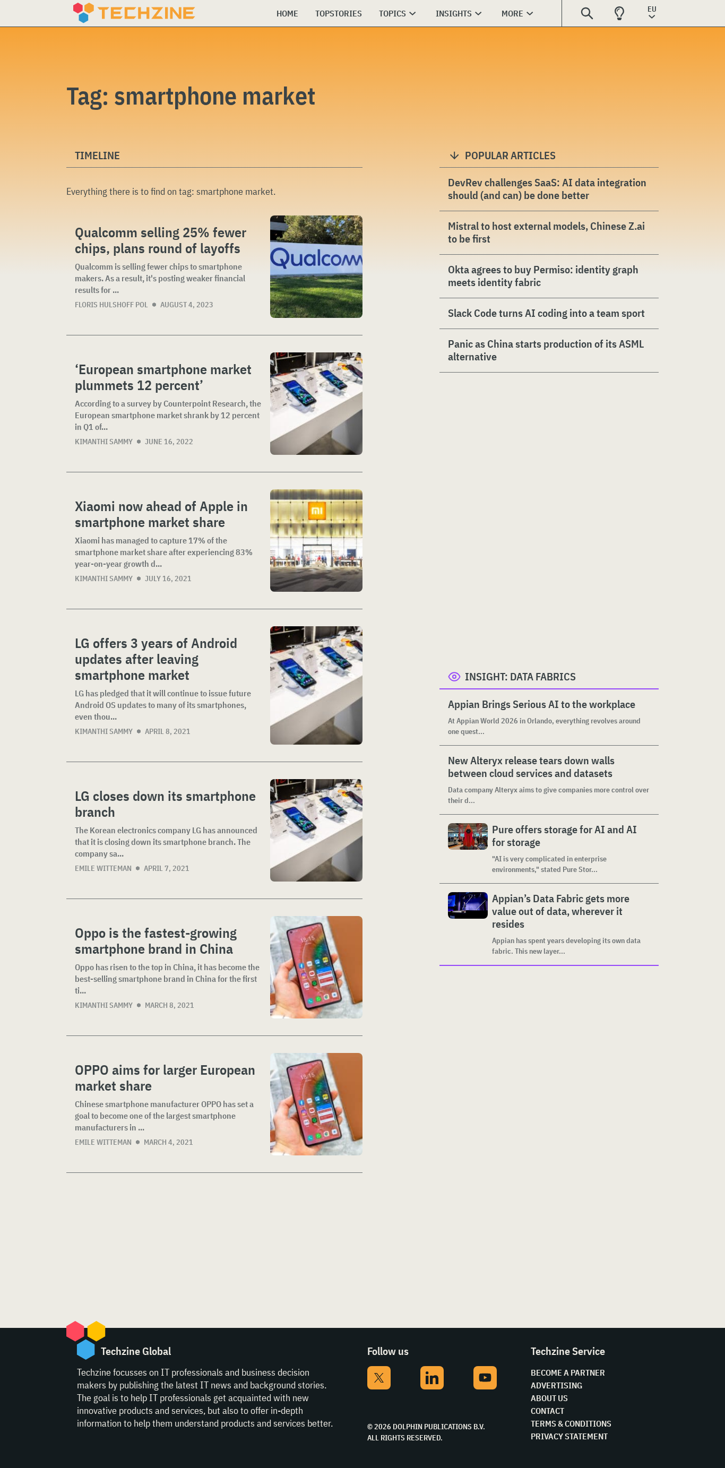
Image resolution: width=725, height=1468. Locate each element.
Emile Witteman (103, 868)
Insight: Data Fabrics (520, 676)
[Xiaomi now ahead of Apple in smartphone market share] (316, 540)
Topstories (338, 13)
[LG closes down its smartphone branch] (316, 830)
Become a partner (568, 1372)
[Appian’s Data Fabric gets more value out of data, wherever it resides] (468, 924)
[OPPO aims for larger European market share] (316, 1104)
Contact (547, 1410)
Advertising (556, 1385)
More (512, 13)
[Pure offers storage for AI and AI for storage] (468, 849)
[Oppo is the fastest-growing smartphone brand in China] (316, 967)
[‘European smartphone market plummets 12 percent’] (316, 403)
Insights (454, 13)
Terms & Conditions (571, 1423)
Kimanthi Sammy (104, 441)
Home (287, 13)
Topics (392, 13)
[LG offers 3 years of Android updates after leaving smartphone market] (316, 685)
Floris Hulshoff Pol (111, 304)
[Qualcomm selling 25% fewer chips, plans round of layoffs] (316, 266)
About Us (549, 1398)
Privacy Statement (569, 1436)
